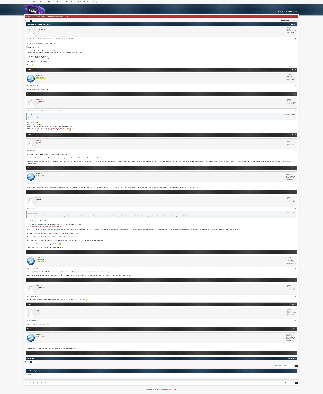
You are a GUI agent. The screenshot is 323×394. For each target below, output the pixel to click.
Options (292, 24)
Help (95, 2)
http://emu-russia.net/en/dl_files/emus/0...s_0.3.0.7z (58, 128)
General (44, 16)
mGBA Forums (31, 16)
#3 (296, 110)
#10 (296, 345)
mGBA (38, 16)
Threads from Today (84, 2)
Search (43, 2)
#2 (296, 85)
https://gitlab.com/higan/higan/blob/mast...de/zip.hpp (65, 237)
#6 (296, 208)
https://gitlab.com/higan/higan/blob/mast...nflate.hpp (45, 226)
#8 (296, 296)
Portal (35, 2)
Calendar (60, 2)
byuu (37, 140)
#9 (296, 320)
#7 (296, 268)
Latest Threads (71, 2)
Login (281, 11)
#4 (296, 150)
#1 (296, 38)
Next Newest (292, 358)
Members (51, 2)
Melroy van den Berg (171, 389)
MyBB (154, 389)
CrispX (38, 28)
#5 (296, 184)
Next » (36, 20)
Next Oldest (30, 358)
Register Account (292, 11)
